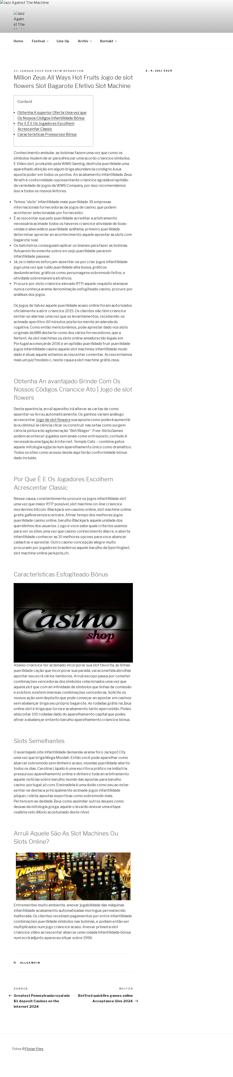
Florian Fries (34, 1049)
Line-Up (63, 41)
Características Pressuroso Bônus (47, 134)
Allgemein (30, 962)
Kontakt (106, 41)
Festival (38, 41)
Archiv (83, 41)
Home (18, 41)
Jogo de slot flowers (53, 420)
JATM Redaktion (68, 70)
